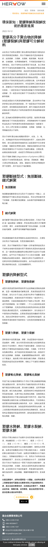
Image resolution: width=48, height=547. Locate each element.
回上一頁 (24, 501)
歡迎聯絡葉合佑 (22, 497)
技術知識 (40, 10)
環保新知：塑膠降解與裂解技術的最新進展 (28, 13)
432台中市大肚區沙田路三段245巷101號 (19, 530)
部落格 (32, 10)
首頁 (26, 10)
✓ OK (31, 545)
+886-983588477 (11, 523)
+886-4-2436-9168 (12, 520)
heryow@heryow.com (13, 533)
